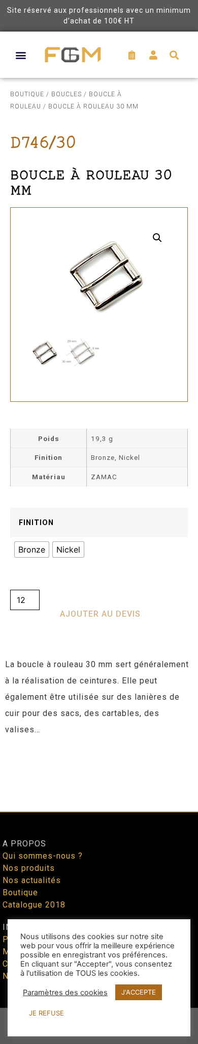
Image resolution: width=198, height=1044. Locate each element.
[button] (21, 54)
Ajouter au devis (100, 614)
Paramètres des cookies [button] (65, 992)
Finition (36, 523)
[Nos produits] (99, 868)
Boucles (66, 94)
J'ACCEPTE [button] (138, 992)
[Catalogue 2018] (99, 905)
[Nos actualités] (99, 880)
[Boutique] (99, 893)
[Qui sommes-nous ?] (99, 856)
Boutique (27, 94)
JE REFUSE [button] (46, 1013)
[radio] (32, 549)
